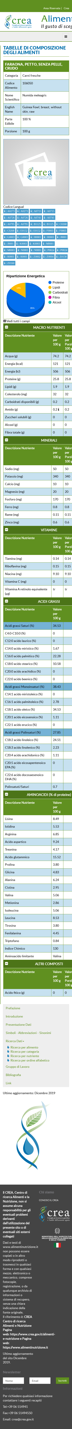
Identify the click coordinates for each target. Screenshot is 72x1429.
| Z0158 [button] (62, 256)
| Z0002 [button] (36, 256)
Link (8, 1083)
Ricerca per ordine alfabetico (30, 1060)
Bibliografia (13, 1075)
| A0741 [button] (36, 217)
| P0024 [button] (49, 250)
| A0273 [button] (10, 211)
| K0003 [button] (22, 243)
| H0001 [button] (36, 237)
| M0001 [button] (49, 243)
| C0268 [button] (62, 224)
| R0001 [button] (9, 256)
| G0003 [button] (10, 237)
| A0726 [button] (10, 217)
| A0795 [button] (10, 224)
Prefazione (13, 1008)
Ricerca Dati (14, 1041)
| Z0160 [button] (9, 263)
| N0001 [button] (23, 250)
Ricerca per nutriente (25, 1056)
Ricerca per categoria (25, 1051)
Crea (66, 8)
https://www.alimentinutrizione (24, 1347)
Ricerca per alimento (24, 1047)
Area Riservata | (52, 8)
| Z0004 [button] (49, 256)
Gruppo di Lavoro (17, 1067)
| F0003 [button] (48, 230)
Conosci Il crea (48, 1200)
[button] (58, 409)
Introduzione (14, 1016)
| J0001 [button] (62, 237)
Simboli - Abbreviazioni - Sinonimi (28, 1033)
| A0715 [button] (36, 211)
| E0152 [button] (22, 230)
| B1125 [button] (36, 224)
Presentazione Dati (18, 1024)
